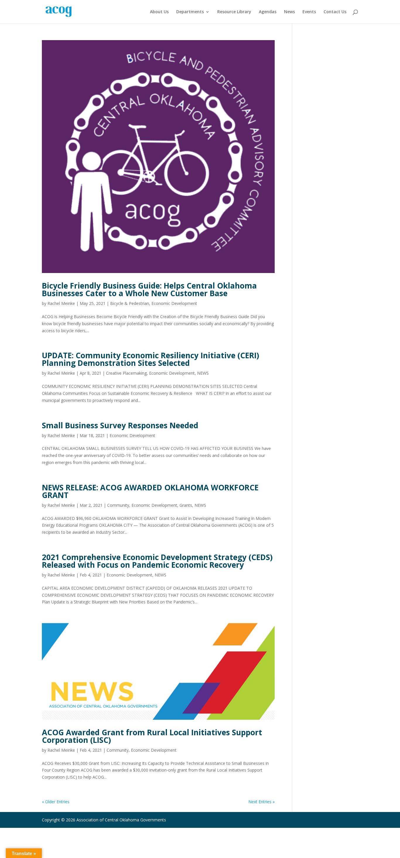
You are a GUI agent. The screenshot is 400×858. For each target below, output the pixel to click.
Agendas (267, 12)
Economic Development (174, 303)
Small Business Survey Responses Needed (120, 425)
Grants (186, 505)
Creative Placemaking (126, 373)
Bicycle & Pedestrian (129, 303)
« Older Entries (55, 801)
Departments (190, 12)
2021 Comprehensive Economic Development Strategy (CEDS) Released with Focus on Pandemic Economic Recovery (157, 561)
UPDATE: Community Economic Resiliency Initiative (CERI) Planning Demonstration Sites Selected (150, 359)
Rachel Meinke (61, 303)
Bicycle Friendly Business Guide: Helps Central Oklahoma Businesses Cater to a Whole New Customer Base (149, 289)
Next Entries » (261, 801)
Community (118, 505)
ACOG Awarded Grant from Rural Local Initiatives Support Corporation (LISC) (152, 736)
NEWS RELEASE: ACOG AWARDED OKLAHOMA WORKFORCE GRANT (150, 491)
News (289, 12)
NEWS (203, 373)
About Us (159, 12)
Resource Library (234, 12)
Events (309, 12)
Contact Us (335, 12)
